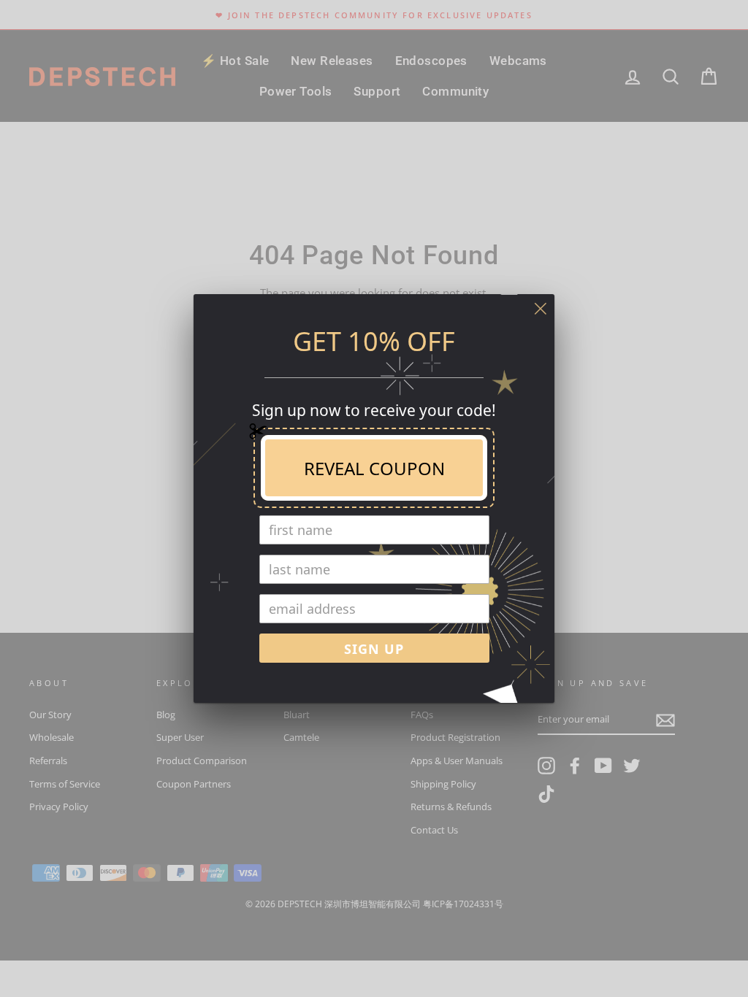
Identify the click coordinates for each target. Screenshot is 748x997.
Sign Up (374, 649)
